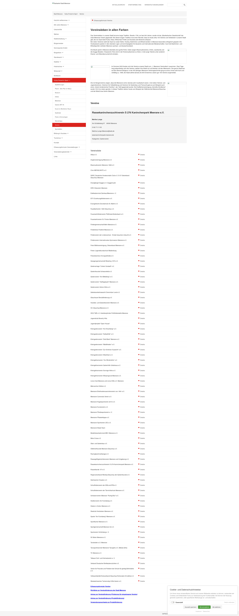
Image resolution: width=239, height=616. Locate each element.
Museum (57, 93)
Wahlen (56, 34)
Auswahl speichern (190, 607)
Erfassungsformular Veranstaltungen (66, 147)
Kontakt (56, 143)
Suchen (184, 5)
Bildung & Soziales (60, 133)
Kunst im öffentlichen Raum (63, 109)
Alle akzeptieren (204, 607)
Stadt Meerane (58, 14)
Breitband (57, 76)
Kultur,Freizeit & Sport (71, 14)
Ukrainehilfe (58, 29)
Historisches (58, 66)
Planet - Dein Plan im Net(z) (63, 89)
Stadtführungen (59, 85)
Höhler (57, 97)
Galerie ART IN (59, 105)
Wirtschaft (57, 71)
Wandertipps (58, 121)
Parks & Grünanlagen (61, 117)
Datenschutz (206, 611)
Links (55, 156)
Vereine (57, 125)
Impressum (166, 614)
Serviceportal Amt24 (60, 48)
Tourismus (57, 138)
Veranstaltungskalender (154, 5)
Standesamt (58, 57)
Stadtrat (56, 62)
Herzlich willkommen (61, 20)
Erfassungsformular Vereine (103, 20)
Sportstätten (58, 129)
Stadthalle (58, 113)
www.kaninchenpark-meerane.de (103, 135)
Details (142, 155)
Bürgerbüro (57, 52)
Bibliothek (58, 101)
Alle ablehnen (216, 607)
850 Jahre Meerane (60, 25)
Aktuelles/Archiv (118, 5)
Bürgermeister (58, 43)
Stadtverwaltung (134, 5)
